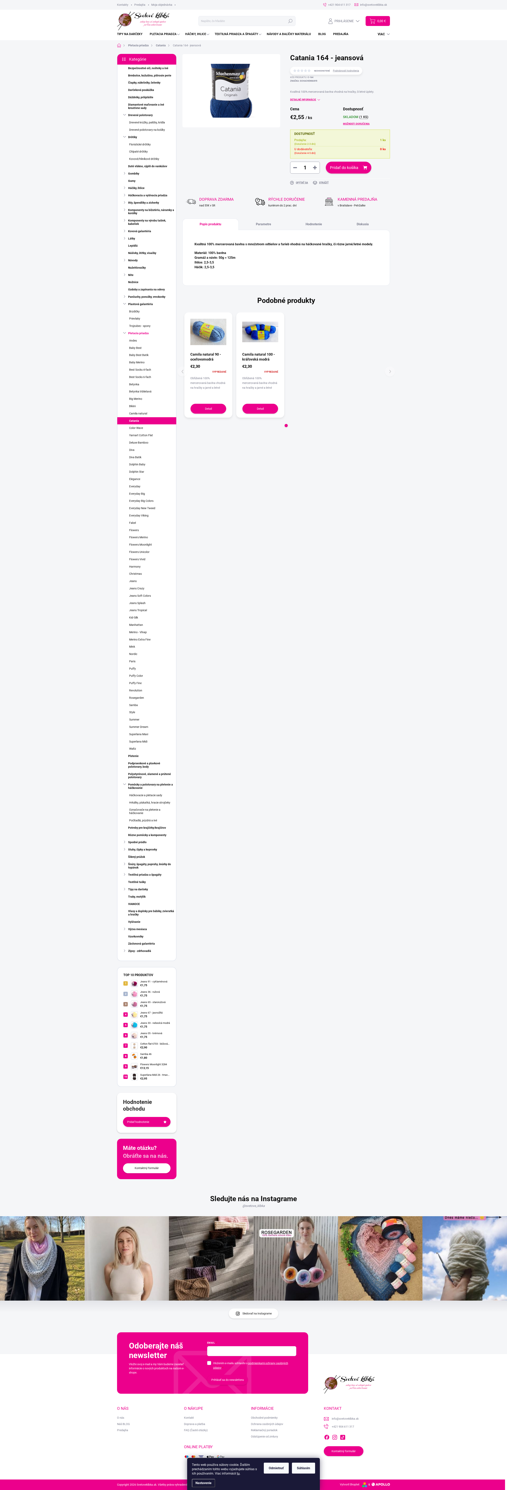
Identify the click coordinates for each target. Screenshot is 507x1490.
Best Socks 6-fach (140, 377)
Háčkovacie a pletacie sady (145, 795)
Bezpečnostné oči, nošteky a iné (148, 68)
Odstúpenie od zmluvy (264, 1436)
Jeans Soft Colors (140, 595)
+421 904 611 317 (343, 1426)
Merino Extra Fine (140, 639)
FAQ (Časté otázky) (196, 1430)
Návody (133, 260)
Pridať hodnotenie (138, 1121)
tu (238, 1473)
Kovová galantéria (139, 231)
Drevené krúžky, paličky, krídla (147, 122)
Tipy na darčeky (138, 889)
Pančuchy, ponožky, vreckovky (146, 296)
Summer (134, 719)
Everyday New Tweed (142, 508)
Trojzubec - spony (140, 325)
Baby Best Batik (139, 355)
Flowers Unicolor (139, 552)
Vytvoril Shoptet (349, 1484)
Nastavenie (203, 1483)
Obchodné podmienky (264, 1417)
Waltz (132, 748)
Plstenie (133, 756)
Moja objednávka (161, 4)
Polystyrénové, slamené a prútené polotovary (149, 775)
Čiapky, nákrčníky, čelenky (144, 82)
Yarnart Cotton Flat (141, 435)
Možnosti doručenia (356, 123)
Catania (134, 420)
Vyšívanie (134, 921)
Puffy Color (136, 675)
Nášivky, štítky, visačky (142, 253)
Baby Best (135, 347)
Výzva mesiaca (137, 929)
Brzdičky (134, 311)
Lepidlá (133, 245)
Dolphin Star (136, 471)
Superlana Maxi (138, 734)
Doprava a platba (194, 1424)
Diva (131, 449)
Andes (133, 340)
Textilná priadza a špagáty (144, 874)
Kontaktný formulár (147, 1168)
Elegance (134, 479)
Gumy (131, 180)
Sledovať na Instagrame (257, 1313)
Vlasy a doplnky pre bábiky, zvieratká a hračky (151, 913)
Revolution (135, 690)
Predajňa (139, 4)
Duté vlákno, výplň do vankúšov (147, 166)
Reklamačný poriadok (264, 1430)
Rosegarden (136, 697)
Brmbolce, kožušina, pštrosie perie (149, 75)
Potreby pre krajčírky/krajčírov (147, 827)
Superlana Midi (138, 741)
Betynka (134, 384)
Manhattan (136, 624)
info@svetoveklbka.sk (345, 1418)
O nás (120, 1417)
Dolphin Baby (137, 464)
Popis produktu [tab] (210, 224)
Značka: (303, 81)
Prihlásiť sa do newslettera (227, 1379)
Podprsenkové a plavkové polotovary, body (144, 765)
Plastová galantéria (140, 304)
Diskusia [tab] (363, 224)
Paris (132, 661)
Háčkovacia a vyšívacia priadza (147, 195)
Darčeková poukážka (141, 90)
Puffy (132, 668)
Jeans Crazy (136, 588)
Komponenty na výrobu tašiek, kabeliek (147, 222)
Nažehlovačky (137, 267)
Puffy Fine (135, 683)
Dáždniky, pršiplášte (140, 97)
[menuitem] (131, 34)
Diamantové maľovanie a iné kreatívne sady (146, 106)
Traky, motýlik (137, 896)
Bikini (132, 406)
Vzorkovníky (135, 936)
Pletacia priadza (138, 333)
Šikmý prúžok (136, 856)
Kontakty (122, 4)
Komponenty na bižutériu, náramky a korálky (151, 211)
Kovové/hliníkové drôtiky (144, 158)
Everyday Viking (139, 515)
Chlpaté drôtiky (138, 151)
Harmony (135, 566)
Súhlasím (303, 1468)
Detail (208, 408)
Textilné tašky (137, 882)
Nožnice (133, 282)
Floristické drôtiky (140, 144)
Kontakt (189, 1417)
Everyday (134, 486)
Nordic (133, 654)
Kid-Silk (133, 617)
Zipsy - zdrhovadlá (139, 951)
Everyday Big (137, 493)
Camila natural (138, 413)
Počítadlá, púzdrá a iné (143, 820)
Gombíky (133, 173)
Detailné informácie (303, 99)
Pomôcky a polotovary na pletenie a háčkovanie (150, 786)
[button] (286, 426)
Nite (130, 275)
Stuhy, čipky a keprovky (142, 849)
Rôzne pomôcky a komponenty (147, 835)
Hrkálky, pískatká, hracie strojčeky (149, 802)
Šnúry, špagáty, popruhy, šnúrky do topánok (149, 866)
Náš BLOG (123, 1424)
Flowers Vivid (137, 559)
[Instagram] (335, 1436)
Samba (133, 705)
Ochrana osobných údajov (267, 1424)
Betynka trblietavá (140, 391)
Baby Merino (137, 362)
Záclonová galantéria (141, 943)
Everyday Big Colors (141, 500)
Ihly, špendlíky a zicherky (143, 202)
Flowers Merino (138, 537)
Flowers (134, 530)
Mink (132, 646)
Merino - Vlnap (138, 632)
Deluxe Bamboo (138, 442)
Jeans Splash (137, 603)
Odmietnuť (276, 1468)
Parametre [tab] (263, 224)
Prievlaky (134, 318)
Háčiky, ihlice (136, 188)
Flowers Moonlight (140, 544)
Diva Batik (135, 457)
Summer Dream (138, 726)
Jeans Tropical (138, 610)
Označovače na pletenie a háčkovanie (144, 811)
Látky (131, 238)
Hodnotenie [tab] (314, 224)
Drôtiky (132, 137)
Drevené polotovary (140, 115)
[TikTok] (343, 1436)
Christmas (135, 573)
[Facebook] (327, 1436)
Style (132, 712)
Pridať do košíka (344, 167)
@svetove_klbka (253, 1206)
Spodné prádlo (137, 842)
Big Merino (135, 398)
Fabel (132, 522)
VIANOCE (134, 904)
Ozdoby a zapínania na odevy (146, 289)
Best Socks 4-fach (140, 369)
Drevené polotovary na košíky (147, 129)
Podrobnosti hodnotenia (346, 70)
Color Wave (136, 428)
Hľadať (290, 21)
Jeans (133, 581)
